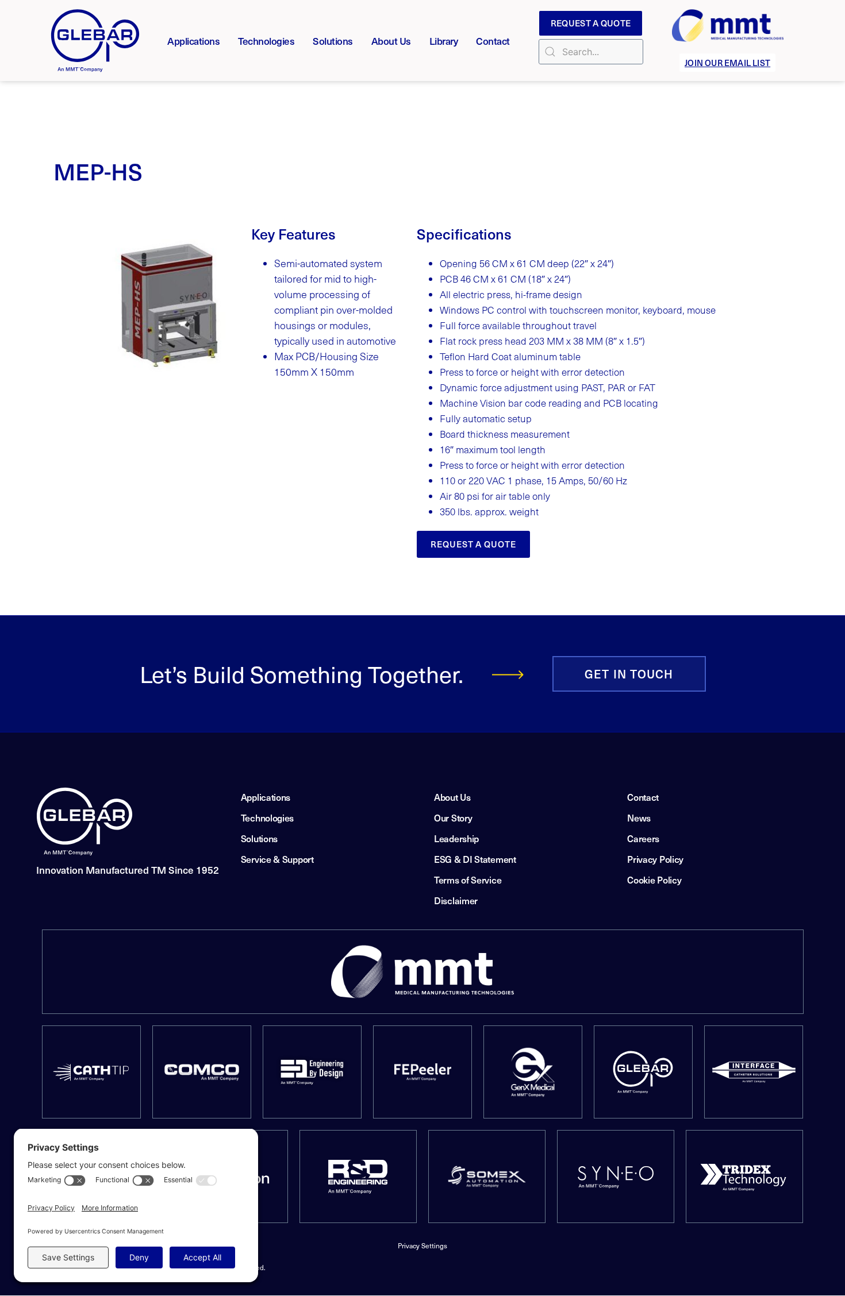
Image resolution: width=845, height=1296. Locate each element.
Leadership (456, 838)
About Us (391, 40)
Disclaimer (456, 900)
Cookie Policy (654, 879)
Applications (193, 40)
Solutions (333, 40)
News (639, 817)
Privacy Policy (655, 859)
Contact (493, 40)
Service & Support (277, 859)
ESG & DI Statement (475, 859)
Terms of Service (467, 879)
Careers (643, 838)
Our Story (453, 817)
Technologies (266, 40)
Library (443, 40)
